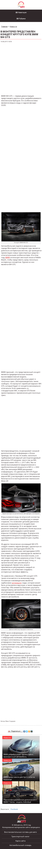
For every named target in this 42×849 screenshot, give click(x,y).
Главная (4, 27)
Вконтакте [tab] (5, 809)
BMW (7, 257)
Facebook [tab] (14, 809)
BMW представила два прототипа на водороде (19, 778)
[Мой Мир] (31, 731)
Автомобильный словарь (20, 845)
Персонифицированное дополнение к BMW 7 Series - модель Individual (20, 801)
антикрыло (16, 583)
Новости (13, 27)
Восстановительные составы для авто (20, 832)
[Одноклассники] (29, 731)
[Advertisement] (21, 69)
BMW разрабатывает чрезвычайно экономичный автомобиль (18, 755)
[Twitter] (27, 731)
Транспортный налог (20, 836)
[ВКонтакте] (24, 731)
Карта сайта (20, 841)
